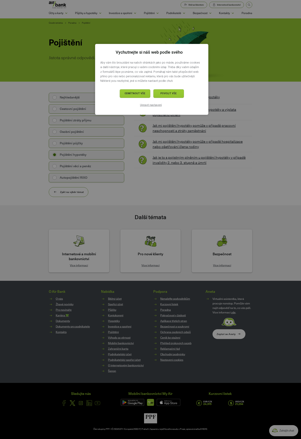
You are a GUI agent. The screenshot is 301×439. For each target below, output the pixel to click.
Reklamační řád (170, 348)
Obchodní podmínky (172, 354)
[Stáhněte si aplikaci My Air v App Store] (168, 402)
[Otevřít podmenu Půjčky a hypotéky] (100, 13)
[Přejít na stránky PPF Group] (150, 418)
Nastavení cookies (171, 360)
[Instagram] (81, 403)
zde (233, 312)
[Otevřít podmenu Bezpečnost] (210, 13)
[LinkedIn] (89, 403)
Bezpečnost (200, 13)
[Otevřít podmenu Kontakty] (233, 13)
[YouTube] (97, 403)
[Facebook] (64, 403)
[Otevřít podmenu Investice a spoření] (135, 13)
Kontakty (224, 13)
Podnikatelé (173, 13)
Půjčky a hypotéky (86, 13)
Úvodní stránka (56, 23)
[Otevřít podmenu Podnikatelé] (184, 13)
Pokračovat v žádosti (173, 315)
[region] (151, 79)
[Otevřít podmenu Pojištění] (157, 13)
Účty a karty (56, 13)
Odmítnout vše (135, 93)
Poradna (247, 13)
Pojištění (149, 13)
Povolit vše (168, 93)
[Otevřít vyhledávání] (249, 5)
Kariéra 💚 (62, 315)
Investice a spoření (120, 13)
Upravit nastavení (151, 105)
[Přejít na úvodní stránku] (57, 4)
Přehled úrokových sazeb (175, 343)
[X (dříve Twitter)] (72, 403)
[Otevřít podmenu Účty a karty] (66, 13)
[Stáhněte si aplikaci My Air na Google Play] (132, 402)
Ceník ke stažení (170, 337)
